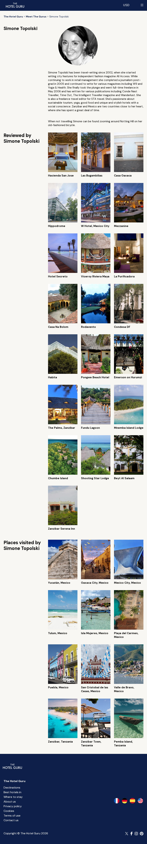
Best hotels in (12, 792)
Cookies (9, 811)
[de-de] (125, 801)
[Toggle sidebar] (142, 5)
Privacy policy (13, 806)
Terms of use (12, 815)
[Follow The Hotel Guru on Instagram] (136, 833)
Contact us (11, 820)
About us (10, 801)
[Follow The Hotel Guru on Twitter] (127, 833)
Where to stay (13, 797)
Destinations (12, 787)
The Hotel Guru (14, 781)
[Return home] (15, 5)
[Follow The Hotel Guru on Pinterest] (141, 833)
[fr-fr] (117, 801)
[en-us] (140, 801)
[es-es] (132, 801)
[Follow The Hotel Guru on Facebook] (132, 833)
